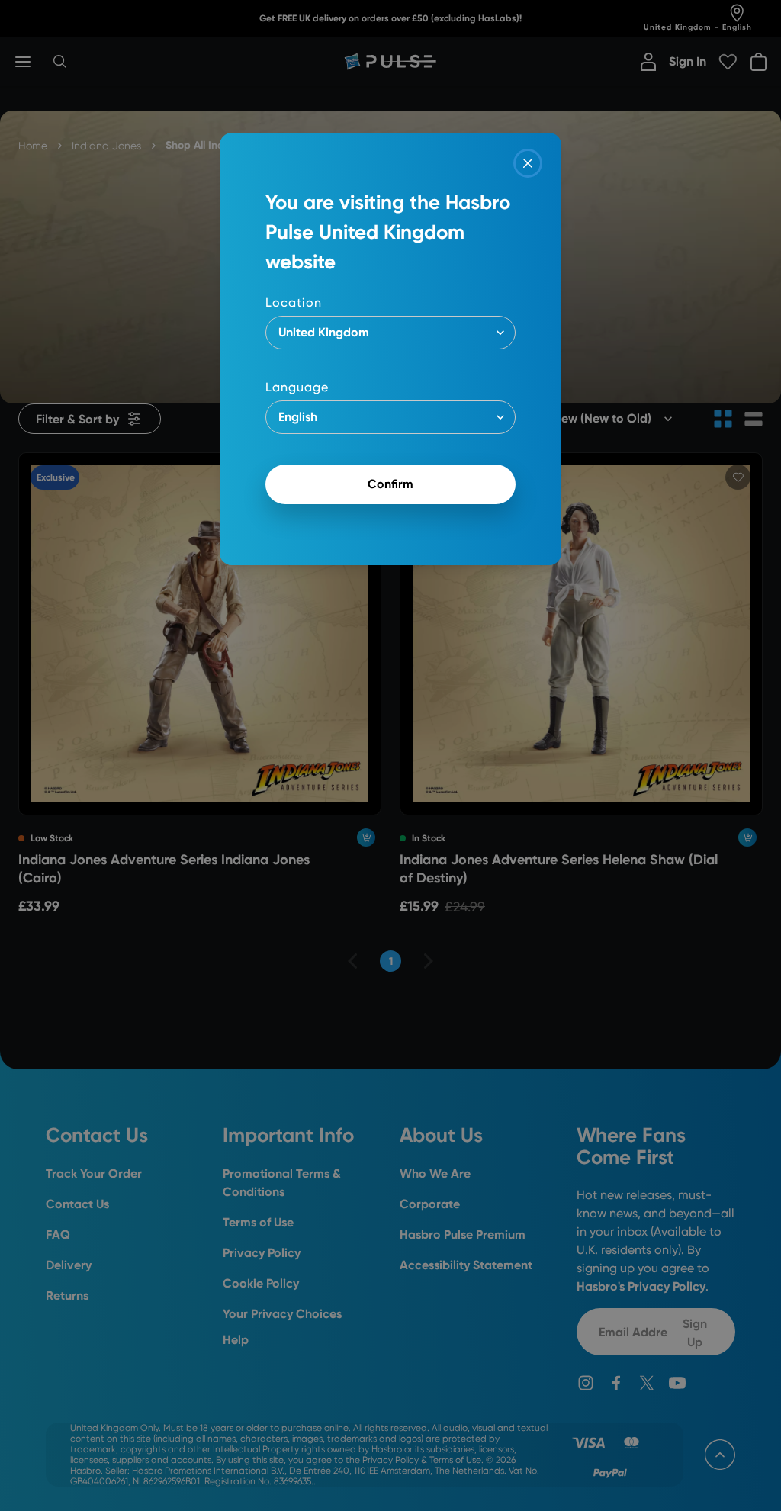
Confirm (390, 484)
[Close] (528, 163)
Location (293, 302)
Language (297, 387)
